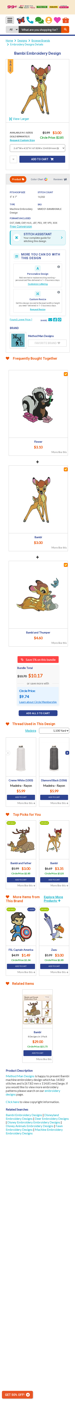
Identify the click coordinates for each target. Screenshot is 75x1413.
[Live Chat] (39, 20)
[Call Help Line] (30, 20)
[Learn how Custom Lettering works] (59, 267)
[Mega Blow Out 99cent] (37, 7)
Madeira (30, 731)
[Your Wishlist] (57, 20)
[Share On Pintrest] (59, 320)
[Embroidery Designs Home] (21, 20)
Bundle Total (25, 667)
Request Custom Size (22, 140)
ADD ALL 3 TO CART (38, 713)
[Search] (65, 29)
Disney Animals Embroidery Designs (30, 1126)
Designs (22, 40)
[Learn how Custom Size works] (59, 292)
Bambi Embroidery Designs (24, 1115)
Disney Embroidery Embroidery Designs (34, 1122)
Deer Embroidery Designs (52, 1118)
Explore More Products (53, 899)
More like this (59, 452)
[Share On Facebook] (55, 320)
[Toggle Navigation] (10, 20)
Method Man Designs (20, 1076)
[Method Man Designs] (18, 340)
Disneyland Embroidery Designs (32, 1116)
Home (9, 40)
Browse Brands (41, 40)
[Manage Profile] (48, 20)
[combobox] (40, 29)
